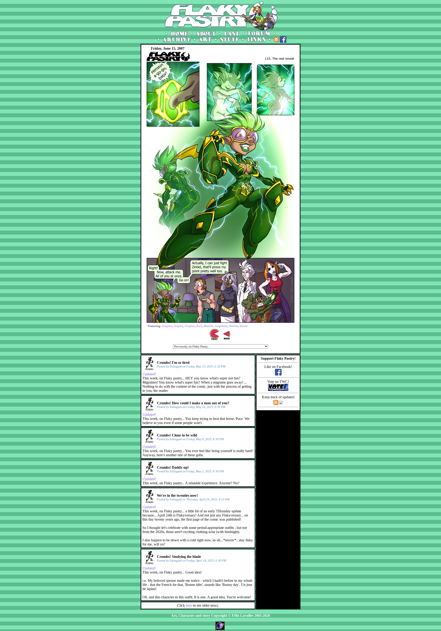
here (189, 605)
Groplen (190, 326)
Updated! (149, 374)
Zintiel (243, 326)
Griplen (178, 326)
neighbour (221, 326)
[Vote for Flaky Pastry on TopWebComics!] (278, 390)
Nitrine (233, 326)
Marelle (208, 326)
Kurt (199, 326)
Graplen (167, 326)
